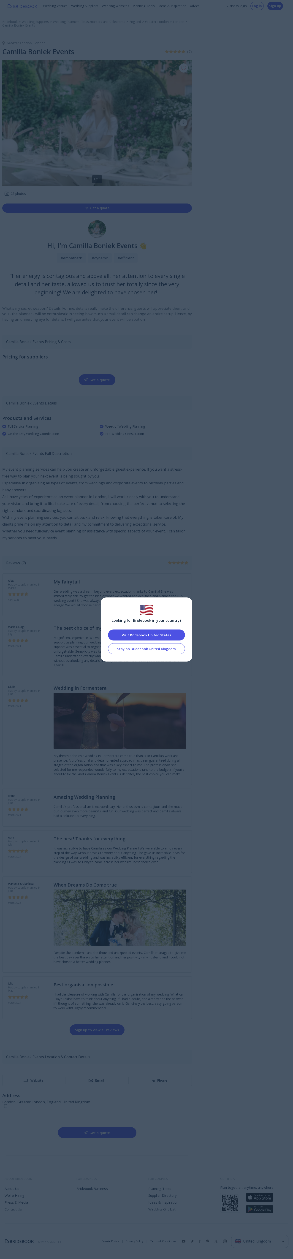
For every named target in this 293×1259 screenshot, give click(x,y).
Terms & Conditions (163, 1241)
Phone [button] (162, 1080)
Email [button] (99, 1080)
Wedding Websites (115, 6)
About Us (12, 1188)
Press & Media (16, 1202)
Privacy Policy (134, 1241)
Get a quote (99, 208)
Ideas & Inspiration (172, 6)
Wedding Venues (55, 6)
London (40, 43)
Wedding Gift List (162, 1209)
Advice (195, 6)
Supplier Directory (162, 1195)
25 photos (18, 193)
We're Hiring (14, 1195)
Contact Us (13, 1209)
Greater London (20, 43)
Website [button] (36, 1080)
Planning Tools (144, 6)
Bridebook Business (92, 1188)
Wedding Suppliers (84, 6)
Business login (236, 6)
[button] (183, 122)
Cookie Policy (110, 1241)
